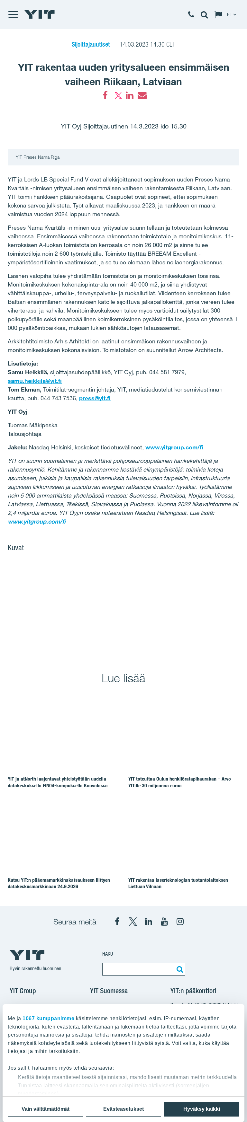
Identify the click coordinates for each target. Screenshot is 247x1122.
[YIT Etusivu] (39, 14)
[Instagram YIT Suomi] (180, 921)
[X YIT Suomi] (133, 921)
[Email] (142, 95)
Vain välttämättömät (45, 1109)
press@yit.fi (95, 398)
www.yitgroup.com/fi (174, 447)
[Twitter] (117, 95)
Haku (107, 954)
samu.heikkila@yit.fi (35, 380)
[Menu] (13, 14)
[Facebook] (105, 95)
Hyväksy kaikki (201, 1109)
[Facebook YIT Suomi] (117, 921)
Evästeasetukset (123, 1109)
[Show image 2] (193, 597)
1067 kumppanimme (48, 1018)
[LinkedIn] (129, 95)
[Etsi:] (179, 969)
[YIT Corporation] (148, 921)
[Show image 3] (169, 639)
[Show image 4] (216, 639)
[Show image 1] (76, 611)
